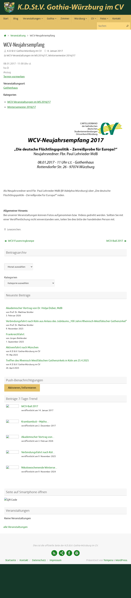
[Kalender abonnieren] (62, 553)
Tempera (108, 560)
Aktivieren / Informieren (22, 387)
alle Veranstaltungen (15, 527)
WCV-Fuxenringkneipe (21, 241)
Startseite (10, 560)
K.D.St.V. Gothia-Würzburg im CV (24, 51)
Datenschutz (39, 560)
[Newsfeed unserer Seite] (54, 553)
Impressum (55, 560)
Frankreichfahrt (15, 334)
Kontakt (24, 560)
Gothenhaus (10, 88)
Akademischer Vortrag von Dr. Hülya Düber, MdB (34, 308)
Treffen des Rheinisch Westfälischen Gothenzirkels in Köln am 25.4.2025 (47, 360)
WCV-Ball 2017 (114, 241)
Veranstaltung (18, 35)
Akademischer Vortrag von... (37, 437)
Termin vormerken (14, 76)
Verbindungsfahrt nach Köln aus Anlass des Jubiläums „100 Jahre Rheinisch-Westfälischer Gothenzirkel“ (66, 321)
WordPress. (121, 560)
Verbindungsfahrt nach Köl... (38, 452)
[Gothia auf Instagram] (77, 553)
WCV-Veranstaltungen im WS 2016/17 (27, 55)
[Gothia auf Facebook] (69, 553)
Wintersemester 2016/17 (61, 55)
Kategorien (10, 277)
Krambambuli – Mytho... (35, 421)
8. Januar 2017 (55, 51)
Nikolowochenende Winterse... (39, 467)
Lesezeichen (14, 229)
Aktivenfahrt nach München (22, 347)
